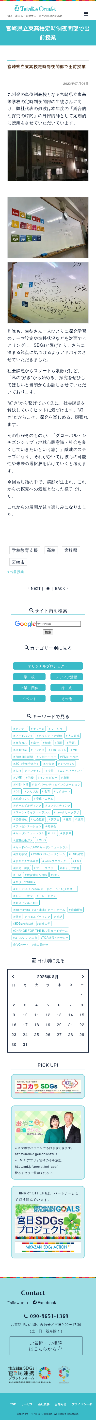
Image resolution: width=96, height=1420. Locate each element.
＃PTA (17, 875)
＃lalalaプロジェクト (55, 861)
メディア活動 (67, 676)
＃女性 (49, 770)
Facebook (47, 1302)
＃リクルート (62, 791)
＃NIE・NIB (21, 784)
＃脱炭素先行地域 (36, 875)
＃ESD (76, 861)
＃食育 (45, 791)
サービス (27, 1404)
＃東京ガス (20, 742)
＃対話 (58, 916)
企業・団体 (29, 687)
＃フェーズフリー (44, 868)
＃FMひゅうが (57, 750)
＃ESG (52, 833)
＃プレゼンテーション (27, 826)
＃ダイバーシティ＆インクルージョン (56, 784)
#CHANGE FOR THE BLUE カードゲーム (40, 931)
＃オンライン (33, 770)
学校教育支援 (25, 550)
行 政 (66, 687)
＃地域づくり (21, 798)
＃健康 (46, 742)
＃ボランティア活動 (49, 736)
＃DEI (17, 791)
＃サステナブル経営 (26, 861)
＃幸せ (34, 742)
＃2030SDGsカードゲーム (47, 854)
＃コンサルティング (58, 805)
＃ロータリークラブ (66, 812)
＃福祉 (58, 742)
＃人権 (17, 770)
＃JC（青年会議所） (26, 763)
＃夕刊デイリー (46, 757)
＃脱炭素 (65, 833)
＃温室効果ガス (23, 840)
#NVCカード (21, 944)
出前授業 (17, 571)
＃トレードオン (46, 896)
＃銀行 (54, 875)
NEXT (36, 588)
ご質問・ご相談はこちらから (45, 1345)
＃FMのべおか (69, 757)
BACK (60, 588)
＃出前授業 (20, 750)
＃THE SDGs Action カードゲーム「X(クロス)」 (45, 889)
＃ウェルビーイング (37, 916)
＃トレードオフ (23, 896)
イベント (29, 698)
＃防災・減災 (21, 868)
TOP (13, 1404)
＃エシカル (37, 729)
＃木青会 (48, 763)
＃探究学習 (20, 854)
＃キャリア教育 (70, 868)
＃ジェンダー (56, 729)
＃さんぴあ (31, 791)
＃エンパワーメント (70, 770)
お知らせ (60, 1404)
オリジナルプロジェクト (48, 665)
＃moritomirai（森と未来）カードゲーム (39, 909)
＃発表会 (50, 826)
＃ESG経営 (75, 854)
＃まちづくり (66, 763)
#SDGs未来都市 (23, 923)
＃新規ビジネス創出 (26, 903)
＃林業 (67, 819)
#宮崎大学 (43, 923)
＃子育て (72, 742)
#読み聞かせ (40, 944)
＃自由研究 (75, 909)
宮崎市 (18, 562)
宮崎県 (71, 550)
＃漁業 (79, 819)
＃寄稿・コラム (43, 798)
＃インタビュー (47, 777)
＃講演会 (54, 819)
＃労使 (29, 777)
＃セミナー (20, 729)
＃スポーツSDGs (24, 882)
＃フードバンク (23, 736)
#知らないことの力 (25, 937)
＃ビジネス (37, 750)
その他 (66, 698)
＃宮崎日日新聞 (23, 757)
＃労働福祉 (20, 819)
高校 (51, 550)
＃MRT (74, 750)
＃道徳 (17, 916)
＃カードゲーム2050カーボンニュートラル (40, 847)
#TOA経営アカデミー (55, 937)
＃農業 (65, 777)
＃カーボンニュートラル (29, 833)
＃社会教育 (37, 819)
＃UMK (17, 777)
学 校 (29, 676)
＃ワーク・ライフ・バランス (31, 812)
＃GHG (41, 840)
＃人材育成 (72, 736)
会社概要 (44, 1404)
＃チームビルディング (27, 805)
